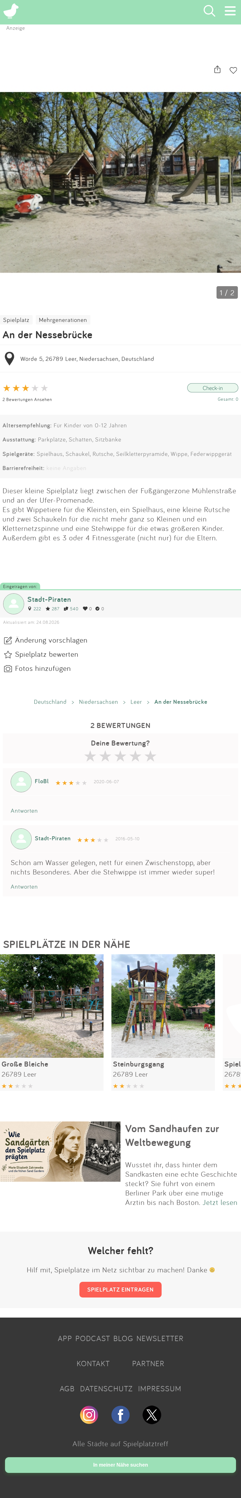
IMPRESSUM (159, 1388)
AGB (67, 1388)
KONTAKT (93, 1363)
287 (55, 609)
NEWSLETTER (160, 1338)
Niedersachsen (98, 701)
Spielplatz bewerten (46, 654)
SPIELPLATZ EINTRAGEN (120, 1289)
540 (74, 609)
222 (37, 609)
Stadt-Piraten (49, 599)
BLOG (123, 1338)
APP (65, 1338)
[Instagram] (89, 1421)
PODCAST (92, 1338)
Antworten (24, 810)
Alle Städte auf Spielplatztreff (120, 1443)
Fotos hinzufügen (43, 668)
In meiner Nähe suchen (120, 1465)
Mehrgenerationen (63, 320)
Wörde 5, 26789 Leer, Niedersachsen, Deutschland (87, 358)
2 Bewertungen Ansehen (27, 399)
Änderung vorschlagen (51, 640)
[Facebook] (120, 1421)
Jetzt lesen (220, 1202)
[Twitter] (151, 1421)
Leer (136, 701)
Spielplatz (16, 320)
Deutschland (50, 701)
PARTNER (148, 1363)
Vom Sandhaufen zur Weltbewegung (172, 1135)
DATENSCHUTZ (106, 1388)
